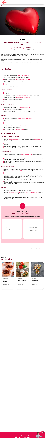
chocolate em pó (37, 139)
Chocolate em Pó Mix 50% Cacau (23, 79)
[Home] (2, 6)
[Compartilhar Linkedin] (43, 249)
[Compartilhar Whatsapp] (39, 249)
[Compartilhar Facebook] (41, 249)
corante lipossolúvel (20, 129)
